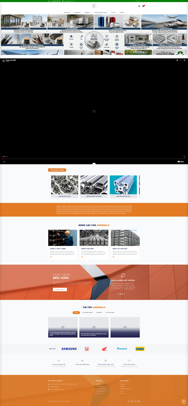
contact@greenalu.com (69, 1)
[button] (2, 34)
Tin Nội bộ (99, 312)
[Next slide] (149, 349)
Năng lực (87, 12)
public (76, 312)
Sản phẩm (77, 12)
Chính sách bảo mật (101, 388)
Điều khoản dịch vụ (101, 391)
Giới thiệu (66, 12)
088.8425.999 (57, 1)
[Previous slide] (60, 349)
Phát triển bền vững (100, 12)
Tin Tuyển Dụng (109, 312)
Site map (137, 1)
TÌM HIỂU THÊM (59, 289)
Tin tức (113, 12)
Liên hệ (122, 12)
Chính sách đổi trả (101, 386)
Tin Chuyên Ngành (87, 312)
